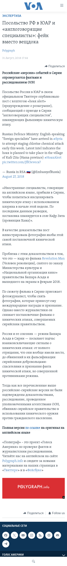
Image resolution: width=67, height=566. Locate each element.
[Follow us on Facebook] (5, 535)
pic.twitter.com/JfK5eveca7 (21, 162)
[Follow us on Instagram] (31, 535)
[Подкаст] (48, 535)
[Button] (55, 66)
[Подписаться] (57, 535)
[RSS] (40, 535)
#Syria (58, 139)
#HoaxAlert (52, 157)
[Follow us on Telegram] (5, 543)
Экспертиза (11, 16)
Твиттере (11, 470)
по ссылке (33, 428)
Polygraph (8, 50)
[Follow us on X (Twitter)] (14, 535)
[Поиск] (33, 561)
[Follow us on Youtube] (23, 535)
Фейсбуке (34, 470)
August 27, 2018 (13, 177)
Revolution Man (53, 258)
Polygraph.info (12, 461)
